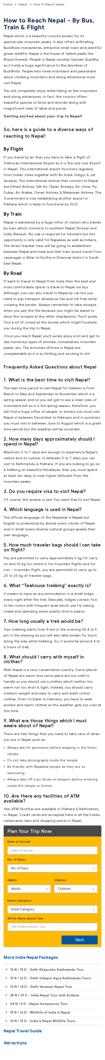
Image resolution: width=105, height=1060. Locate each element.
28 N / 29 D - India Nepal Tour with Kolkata (44, 995)
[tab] (52, 958)
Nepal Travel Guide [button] (23, 1031)
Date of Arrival (19, 841)
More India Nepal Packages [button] (31, 957)
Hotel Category (19, 900)
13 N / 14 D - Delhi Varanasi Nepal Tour (41, 987)
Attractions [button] (15, 1043)
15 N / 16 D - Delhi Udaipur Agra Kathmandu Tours (50, 978)
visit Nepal (12, 83)
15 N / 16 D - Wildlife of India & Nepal (40, 1012)
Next (79, 939)
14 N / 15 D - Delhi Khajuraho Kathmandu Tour (47, 970)
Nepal (23, 4)
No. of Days (16, 859)
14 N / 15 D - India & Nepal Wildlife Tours (42, 1021)
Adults (12, 880)
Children (60, 880)
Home (8, 4)
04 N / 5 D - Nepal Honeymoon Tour (39, 1004)
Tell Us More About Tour (25, 918)
